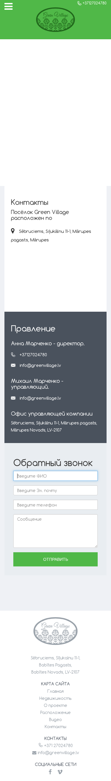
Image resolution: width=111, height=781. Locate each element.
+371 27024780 (58, 745)
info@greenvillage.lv (40, 365)
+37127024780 (33, 354)
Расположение (55, 712)
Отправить (55, 559)
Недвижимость (55, 698)
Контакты (55, 726)
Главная (55, 691)
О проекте (55, 705)
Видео (55, 719)
